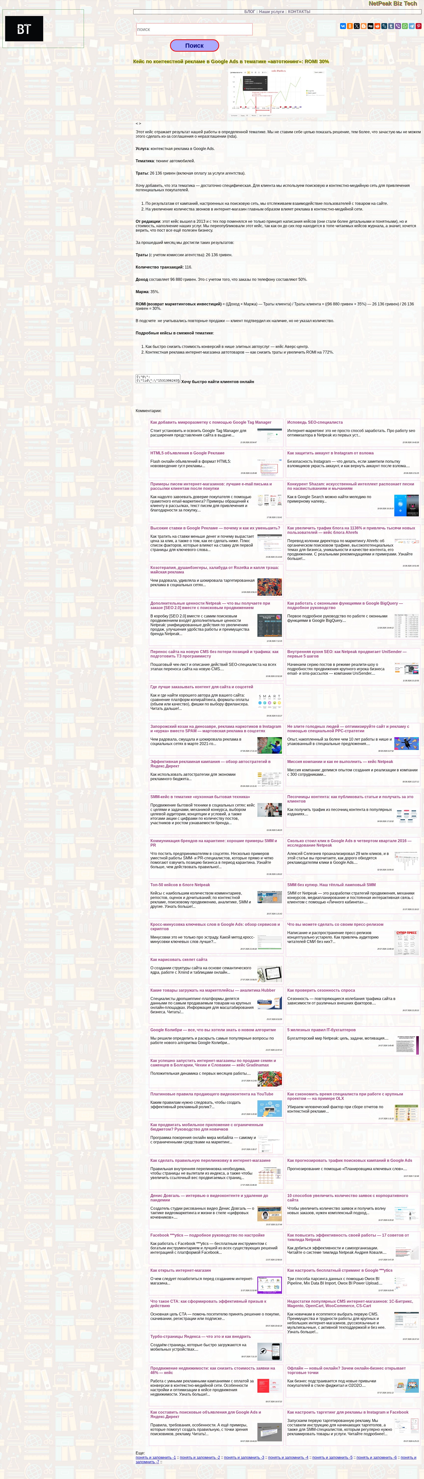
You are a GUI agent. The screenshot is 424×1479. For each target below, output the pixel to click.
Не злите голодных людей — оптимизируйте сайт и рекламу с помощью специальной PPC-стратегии (348, 728)
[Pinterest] (419, 26)
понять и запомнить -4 (288, 1457)
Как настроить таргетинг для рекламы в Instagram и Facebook (348, 1412)
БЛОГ (249, 12)
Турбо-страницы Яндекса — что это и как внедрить (200, 1336)
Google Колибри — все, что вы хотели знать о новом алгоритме (213, 1030)
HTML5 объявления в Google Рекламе (187, 453)
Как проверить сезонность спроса (321, 990)
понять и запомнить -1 (156, 1457)
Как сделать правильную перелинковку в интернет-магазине (210, 1160)
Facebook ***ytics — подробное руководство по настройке (207, 1235)
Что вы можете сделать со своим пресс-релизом (335, 924)
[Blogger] (364, 26)
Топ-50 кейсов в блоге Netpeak (180, 885)
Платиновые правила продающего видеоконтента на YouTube (211, 1094)
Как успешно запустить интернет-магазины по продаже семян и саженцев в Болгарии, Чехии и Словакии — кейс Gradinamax (213, 1063)
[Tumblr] (391, 26)
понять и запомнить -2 (200, 1457)
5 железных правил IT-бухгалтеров (321, 1030)
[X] (357, 26)
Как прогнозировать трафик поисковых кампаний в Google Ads (349, 1160)
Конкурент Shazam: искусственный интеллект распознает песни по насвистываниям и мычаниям (350, 486)
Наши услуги (271, 12)
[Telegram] (412, 26)
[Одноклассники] (350, 26)
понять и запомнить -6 (377, 1457)
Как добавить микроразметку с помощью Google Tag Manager (210, 422)
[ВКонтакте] (343, 26)
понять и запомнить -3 (244, 1457)
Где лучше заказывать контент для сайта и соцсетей (201, 687)
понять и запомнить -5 (332, 1457)
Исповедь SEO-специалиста (315, 422)
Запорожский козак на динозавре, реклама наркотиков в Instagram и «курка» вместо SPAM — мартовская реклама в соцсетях (215, 728)
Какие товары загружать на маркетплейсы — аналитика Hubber (212, 990)
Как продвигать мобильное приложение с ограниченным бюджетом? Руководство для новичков (206, 1127)
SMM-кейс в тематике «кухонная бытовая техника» (200, 797)
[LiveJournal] (384, 26)
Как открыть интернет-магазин (180, 1270)
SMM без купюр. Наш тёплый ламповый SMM (331, 885)
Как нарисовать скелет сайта (178, 959)
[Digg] (370, 26)
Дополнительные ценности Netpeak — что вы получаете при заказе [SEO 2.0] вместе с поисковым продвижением (210, 605)
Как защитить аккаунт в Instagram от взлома (330, 453)
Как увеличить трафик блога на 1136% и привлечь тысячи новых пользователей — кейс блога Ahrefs (351, 530)
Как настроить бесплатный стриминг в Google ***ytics (340, 1270)
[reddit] (377, 26)
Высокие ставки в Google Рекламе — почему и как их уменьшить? (215, 528)
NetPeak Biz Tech (396, 3)
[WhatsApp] (405, 26)
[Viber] (398, 26)
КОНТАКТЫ (299, 12)
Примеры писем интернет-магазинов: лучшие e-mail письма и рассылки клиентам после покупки (211, 486)
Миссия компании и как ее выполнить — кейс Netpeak (340, 762)
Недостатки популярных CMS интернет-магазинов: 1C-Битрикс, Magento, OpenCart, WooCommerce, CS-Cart (350, 1303)
